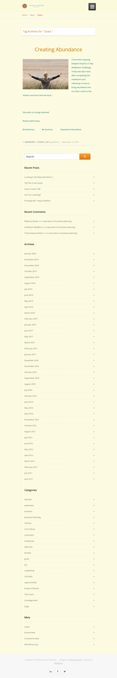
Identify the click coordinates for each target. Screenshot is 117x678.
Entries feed (29, 632)
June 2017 (28, 330)
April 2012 (28, 455)
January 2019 (30, 324)
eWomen (28, 547)
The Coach (29, 594)
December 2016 (31, 360)
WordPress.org (31, 644)
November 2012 (31, 419)
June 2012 (28, 443)
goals (26, 558)
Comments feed (31, 638)
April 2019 (28, 307)
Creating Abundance (58, 49)
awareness (30, 142)
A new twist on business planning (56, 221)
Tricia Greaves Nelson (34, 233)
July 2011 (28, 473)
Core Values (29, 529)
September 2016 (31, 378)
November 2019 (31, 265)
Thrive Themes (75, 660)
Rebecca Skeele (31, 221)
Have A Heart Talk (32, 189)
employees (29, 541)
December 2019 (31, 259)
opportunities (30, 582)
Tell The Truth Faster (33, 183)
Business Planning (32, 517)
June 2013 (28, 402)
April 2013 (28, 413)
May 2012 (28, 449)
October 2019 (30, 271)
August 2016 (29, 384)
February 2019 (30, 318)
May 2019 (28, 301)
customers (29, 535)
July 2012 (28, 437)
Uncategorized (30, 600)
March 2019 (29, 313)
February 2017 (30, 348)
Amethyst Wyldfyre (33, 227)
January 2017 (30, 354)
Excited (27, 552)
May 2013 (28, 407)
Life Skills (28, 576)
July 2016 (28, 390)
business (28, 511)
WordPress (58, 663)
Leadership (29, 570)
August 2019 (29, 283)
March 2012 (29, 461)
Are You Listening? (32, 194)
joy (47, 142)
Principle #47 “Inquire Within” (37, 200)
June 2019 (28, 295)
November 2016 (31, 366)
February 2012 (30, 467)
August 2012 (29, 431)
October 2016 (30, 372)
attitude (28, 499)
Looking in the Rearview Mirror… (39, 177)
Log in (27, 626)
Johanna (55, 142)
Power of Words (31, 588)
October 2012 (30, 425)
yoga (26, 606)
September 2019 (31, 277)
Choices (41, 142)
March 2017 (29, 342)
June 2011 (28, 479)
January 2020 (30, 253)
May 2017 (28, 336)
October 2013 (30, 396)
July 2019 (28, 289)
